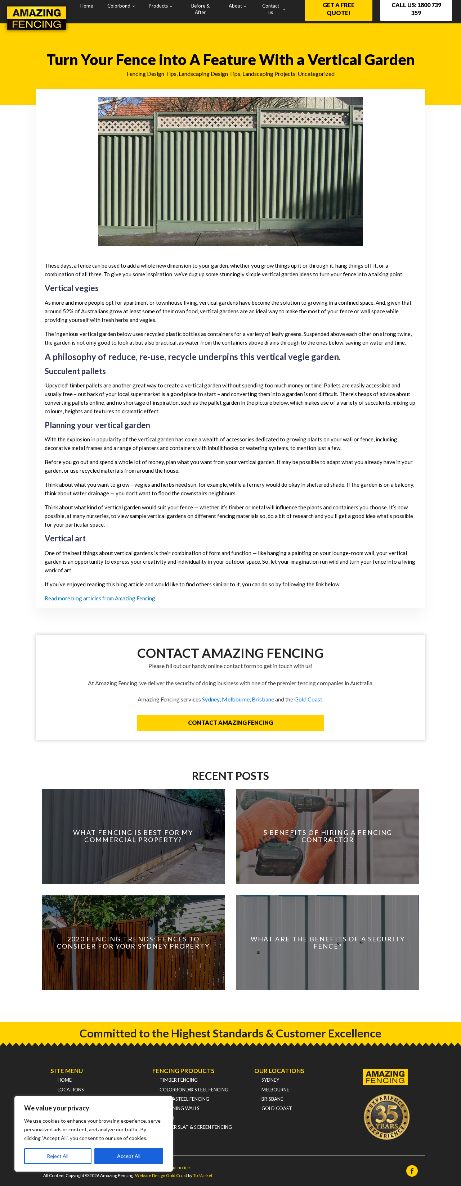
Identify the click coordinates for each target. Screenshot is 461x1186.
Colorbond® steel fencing (194, 1089)
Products (158, 6)
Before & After (200, 9)
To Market (202, 1175)
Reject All (57, 1156)
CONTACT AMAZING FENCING (230, 722)
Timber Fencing (179, 1080)
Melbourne (236, 699)
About (235, 6)
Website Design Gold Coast (161, 1175)
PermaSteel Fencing (184, 1099)
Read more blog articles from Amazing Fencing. (100, 598)
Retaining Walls (180, 1108)
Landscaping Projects (268, 73)
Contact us (270, 9)
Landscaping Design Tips (209, 73)
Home (86, 6)
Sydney (211, 699)
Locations (71, 1089)
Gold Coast (308, 699)
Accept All (128, 1156)
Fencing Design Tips (151, 73)
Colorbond (118, 6)
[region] (93, 1134)
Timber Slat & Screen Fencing (196, 1127)
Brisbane (263, 699)
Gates (167, 1118)
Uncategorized (316, 73)
